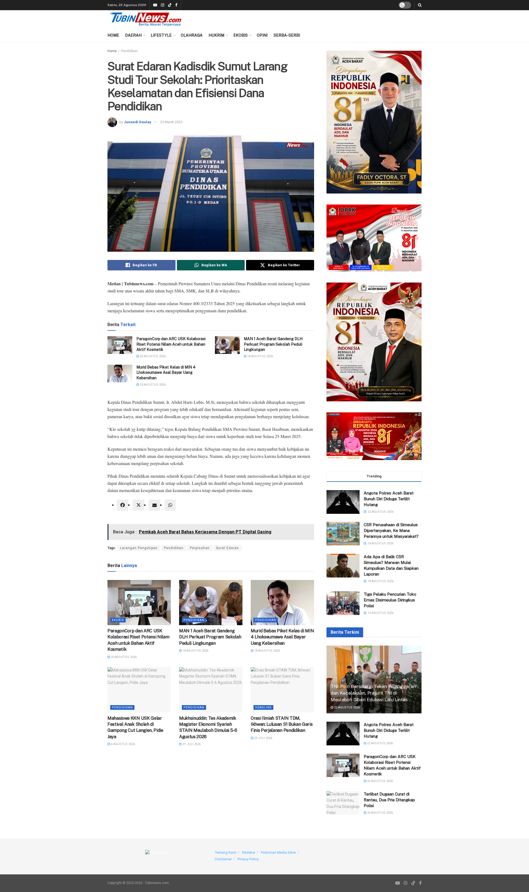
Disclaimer (223, 859)
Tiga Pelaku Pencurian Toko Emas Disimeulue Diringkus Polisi (390, 600)
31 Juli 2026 (191, 744)
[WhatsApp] (170, 505)
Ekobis (240, 35)
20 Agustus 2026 (152, 356)
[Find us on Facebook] (176, 5)
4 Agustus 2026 (122, 744)
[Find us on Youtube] (155, 5)
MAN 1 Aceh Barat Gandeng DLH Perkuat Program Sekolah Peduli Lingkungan (273, 344)
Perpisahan (200, 548)
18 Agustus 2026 (259, 356)
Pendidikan (129, 51)
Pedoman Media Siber (278, 852)
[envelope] (154, 505)
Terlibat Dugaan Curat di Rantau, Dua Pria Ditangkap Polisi (389, 800)
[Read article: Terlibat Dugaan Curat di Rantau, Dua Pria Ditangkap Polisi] (343, 803)
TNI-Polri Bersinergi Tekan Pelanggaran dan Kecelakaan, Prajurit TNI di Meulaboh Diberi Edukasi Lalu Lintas (373, 693)
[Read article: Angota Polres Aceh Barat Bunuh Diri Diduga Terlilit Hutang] (343, 733)
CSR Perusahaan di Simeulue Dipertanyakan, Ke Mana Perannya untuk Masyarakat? (391, 530)
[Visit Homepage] (145, 19)
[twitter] (138, 505)
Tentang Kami (225, 852)
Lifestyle (161, 35)
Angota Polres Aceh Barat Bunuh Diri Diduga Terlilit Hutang (389, 499)
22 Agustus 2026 (346, 707)
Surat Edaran (227, 548)
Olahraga (192, 35)
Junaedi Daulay (137, 122)
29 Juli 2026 (262, 738)
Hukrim (216, 35)
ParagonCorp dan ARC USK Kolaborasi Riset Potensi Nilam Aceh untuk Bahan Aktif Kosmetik (171, 344)
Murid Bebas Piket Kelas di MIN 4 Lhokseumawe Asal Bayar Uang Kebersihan (166, 372)
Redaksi (248, 852)
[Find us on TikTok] (169, 5)
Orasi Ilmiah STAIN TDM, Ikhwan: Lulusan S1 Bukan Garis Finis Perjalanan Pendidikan (281, 724)
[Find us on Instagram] (162, 5)
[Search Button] (420, 5)
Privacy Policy (248, 859)
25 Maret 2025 (171, 122)
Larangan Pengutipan (139, 548)
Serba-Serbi (287, 35)
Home (113, 35)
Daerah (133, 35)
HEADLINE (263, 707)
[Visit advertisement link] (374, 122)
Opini (262, 35)
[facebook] (122, 505)
